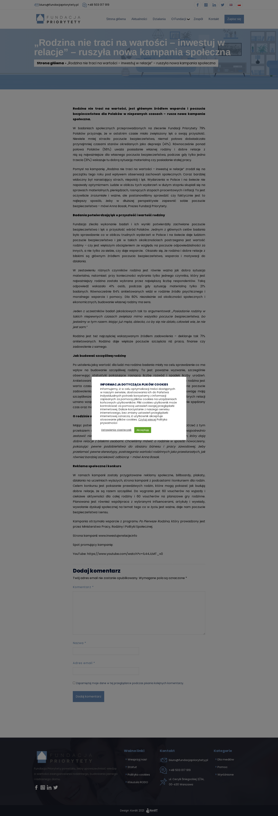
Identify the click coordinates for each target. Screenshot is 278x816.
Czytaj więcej (147, 419)
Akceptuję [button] (143, 430)
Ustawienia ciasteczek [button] (116, 430)
